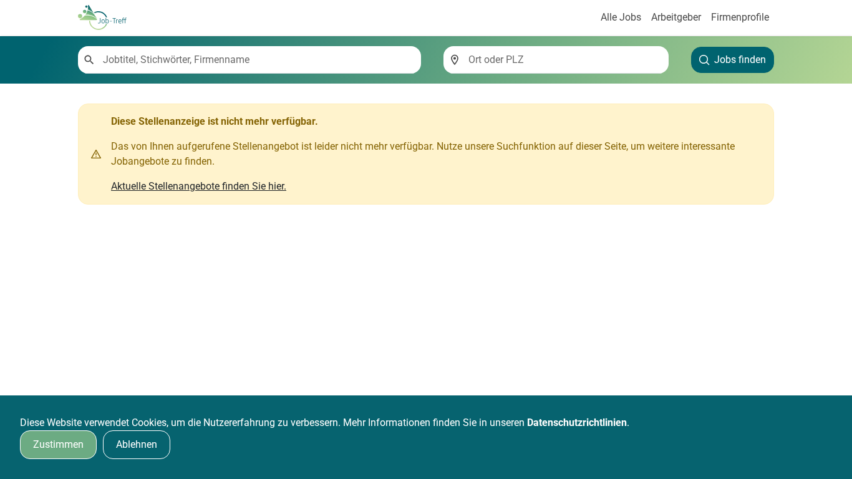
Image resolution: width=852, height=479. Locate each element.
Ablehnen (136, 444)
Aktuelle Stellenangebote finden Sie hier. (198, 186)
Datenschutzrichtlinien (577, 422)
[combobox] (257, 59)
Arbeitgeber (676, 17)
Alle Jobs (621, 17)
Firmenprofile (740, 17)
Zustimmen (58, 444)
